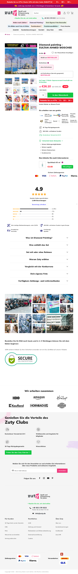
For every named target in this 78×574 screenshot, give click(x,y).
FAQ (6, 531)
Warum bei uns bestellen (12, 534)
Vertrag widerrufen (10, 538)
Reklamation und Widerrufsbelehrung (39, 531)
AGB (29, 523)
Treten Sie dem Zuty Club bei (17, 452)
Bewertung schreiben (39, 204)
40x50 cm (49, 57)
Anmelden (62, 471)
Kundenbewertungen (62, 527)
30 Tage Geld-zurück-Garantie (14, 523)
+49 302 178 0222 (39, 508)
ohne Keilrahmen (46, 67)
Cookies (30, 538)
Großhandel (59, 531)
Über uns (58, 523)
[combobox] (45, 13)
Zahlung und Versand (34, 527)
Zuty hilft (58, 534)
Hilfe (6, 527)
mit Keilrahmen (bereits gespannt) (52, 74)
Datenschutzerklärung (35, 534)
